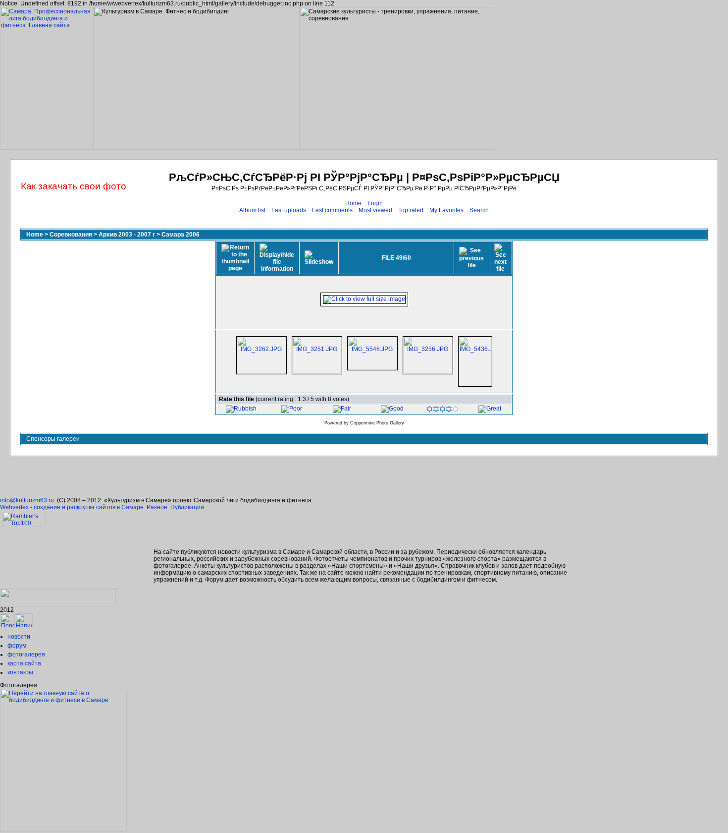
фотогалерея (26, 654)
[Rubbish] (241, 408)
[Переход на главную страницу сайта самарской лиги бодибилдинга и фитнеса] (63, 829)
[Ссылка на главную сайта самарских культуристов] (7, 625)
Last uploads (288, 210)
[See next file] (500, 258)
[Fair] (342, 408)
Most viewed (375, 210)
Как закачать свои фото (73, 186)
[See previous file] (471, 257)
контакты (20, 672)
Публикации (187, 507)
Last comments (332, 210)
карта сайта (24, 663)
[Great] (489, 408)
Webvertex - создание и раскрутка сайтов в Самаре (72, 507)
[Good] (392, 408)
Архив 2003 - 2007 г (127, 234)
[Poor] (291, 408)
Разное (157, 507)
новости (18, 636)
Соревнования (71, 234)
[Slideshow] (319, 258)
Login (375, 203)
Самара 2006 (180, 234)
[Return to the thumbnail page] (235, 257)
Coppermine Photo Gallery (377, 422)
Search (479, 210)
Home (353, 203)
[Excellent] (442, 410)
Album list (252, 210)
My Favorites (446, 210)
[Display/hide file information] (277, 258)
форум (16, 645)
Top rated (410, 210)
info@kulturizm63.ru (27, 500)
